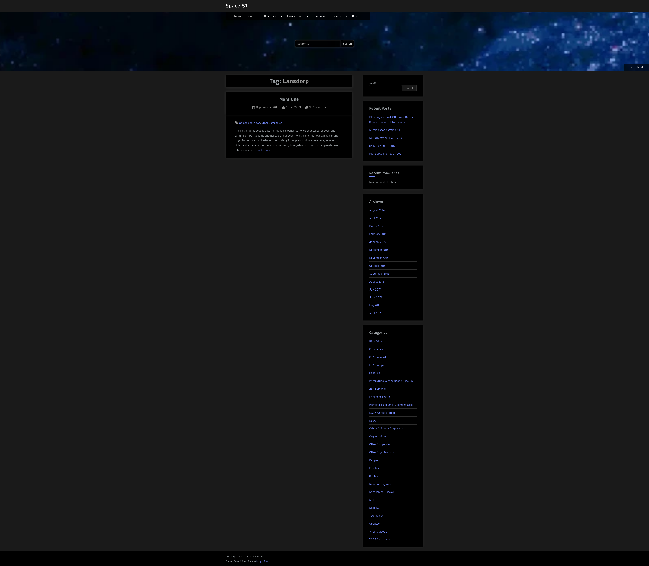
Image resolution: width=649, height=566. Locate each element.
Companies (270, 15)
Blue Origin (376, 341)
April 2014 (375, 218)
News (237, 15)
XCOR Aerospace (379, 539)
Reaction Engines (380, 484)
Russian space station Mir (384, 129)
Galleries (337, 15)
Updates (374, 523)
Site (354, 15)
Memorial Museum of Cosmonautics (391, 404)
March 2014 (376, 226)
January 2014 (377, 241)
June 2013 (375, 297)
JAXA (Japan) (377, 388)
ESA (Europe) (377, 365)
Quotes (373, 476)
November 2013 (378, 257)
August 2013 (376, 281)
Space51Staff (293, 107)
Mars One (289, 99)
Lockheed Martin (379, 396)
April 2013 (375, 313)
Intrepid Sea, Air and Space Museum (391, 380)
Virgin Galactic (378, 531)
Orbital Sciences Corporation (386, 428)
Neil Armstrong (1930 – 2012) (386, 137)
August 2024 (377, 210)
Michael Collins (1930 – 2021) (386, 153)
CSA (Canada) (377, 357)
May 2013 (374, 305)
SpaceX (374, 507)
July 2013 (375, 289)
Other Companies (271, 122)
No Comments (317, 107)
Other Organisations (381, 452)
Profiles (374, 468)
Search (373, 82)
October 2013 (377, 265)
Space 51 (237, 6)
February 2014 (378, 233)
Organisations (295, 15)
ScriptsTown (262, 561)
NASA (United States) (382, 412)
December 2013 (378, 249)
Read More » (263, 150)
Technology (320, 15)
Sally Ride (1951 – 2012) (382, 145)
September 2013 (379, 273)
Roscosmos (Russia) (381, 491)
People (250, 15)
